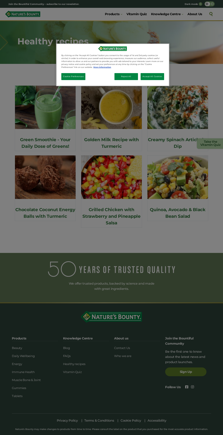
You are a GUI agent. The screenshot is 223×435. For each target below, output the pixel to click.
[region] (112, 65)
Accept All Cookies (152, 76)
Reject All (126, 76)
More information (102, 67)
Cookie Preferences (73, 76)
